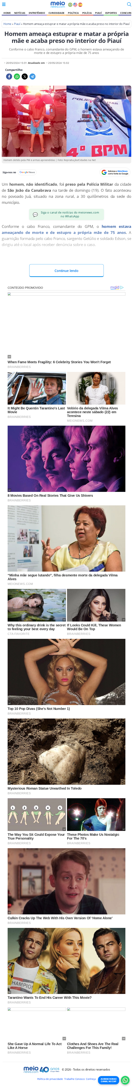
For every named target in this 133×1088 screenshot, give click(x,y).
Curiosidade (56, 13)
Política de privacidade (50, 1079)
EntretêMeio (37, 13)
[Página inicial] (57, 4)
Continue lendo (66, 270)
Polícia (87, 13)
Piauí (98, 13)
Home (7, 13)
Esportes (111, 13)
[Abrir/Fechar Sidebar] (4, 4)
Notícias (19, 13)
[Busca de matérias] (129, 5)
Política (73, 13)
